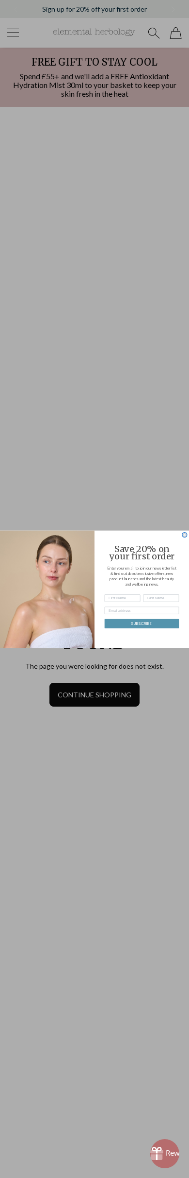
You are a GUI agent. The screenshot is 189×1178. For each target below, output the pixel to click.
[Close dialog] (184, 534)
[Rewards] (164, 1153)
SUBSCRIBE (141, 623)
